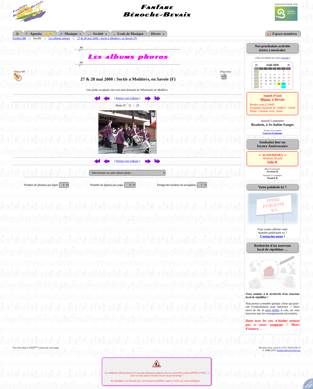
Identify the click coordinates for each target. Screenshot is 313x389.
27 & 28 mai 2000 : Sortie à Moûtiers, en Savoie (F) (107, 38)
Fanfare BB (19, 38)
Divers (156, 34)
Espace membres (284, 34)
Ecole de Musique (129, 34)
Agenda (36, 34)
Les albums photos (59, 38)
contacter (276, 325)
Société (98, 34)
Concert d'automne (272, 133)
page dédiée (272, 310)
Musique (71, 34)
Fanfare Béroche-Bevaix (289, 350)
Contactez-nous (271, 236)
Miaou (265, 99)
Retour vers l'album (127, 98)
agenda (285, 57)
